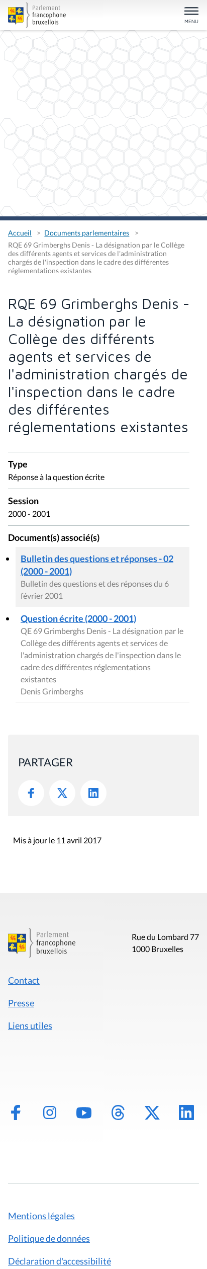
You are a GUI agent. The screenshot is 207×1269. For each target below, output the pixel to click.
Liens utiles (30, 1025)
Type (18, 464)
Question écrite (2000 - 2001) (78, 618)
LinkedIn (93, 793)
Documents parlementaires (86, 232)
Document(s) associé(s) (53, 538)
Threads (118, 1112)
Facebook (31, 793)
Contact (24, 980)
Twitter (62, 793)
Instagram (49, 1112)
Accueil (20, 232)
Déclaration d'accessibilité (59, 1260)
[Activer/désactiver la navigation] (191, 16)
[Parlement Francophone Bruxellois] (38, 15)
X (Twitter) (152, 1112)
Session (23, 501)
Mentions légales (41, 1215)
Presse (21, 1002)
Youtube (83, 1112)
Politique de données (49, 1238)
